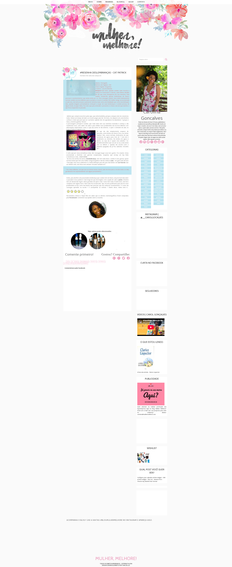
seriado (146, 200)
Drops (158, 194)
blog (146, 197)
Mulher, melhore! (78, 55)
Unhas (158, 203)
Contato (141, 2)
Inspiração (158, 187)
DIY (146, 187)
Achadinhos (158, 184)
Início (90, 2)
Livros (71, 263)
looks (145, 164)
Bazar (131, 2)
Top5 (146, 161)
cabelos (158, 171)
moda (146, 155)
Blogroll (121, 2)
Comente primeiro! (79, 254)
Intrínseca (102, 261)
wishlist (146, 184)
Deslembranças (84, 261)
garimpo (158, 197)
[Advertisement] (98, 327)
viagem (146, 190)
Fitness (146, 203)
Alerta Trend (158, 177)
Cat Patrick (74, 261)
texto (158, 164)
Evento (158, 181)
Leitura (66, 263)
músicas (146, 158)
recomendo (78, 263)
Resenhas (109, 2)
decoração (146, 194)
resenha (85, 263)
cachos (158, 161)
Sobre (99, 2)
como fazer (159, 174)
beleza (146, 171)
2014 (68, 261)
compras (145, 174)
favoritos (94, 261)
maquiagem (146, 181)
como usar (158, 155)
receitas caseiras (158, 190)
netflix (158, 200)
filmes (146, 177)
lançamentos (158, 168)
